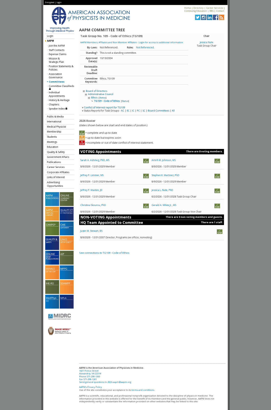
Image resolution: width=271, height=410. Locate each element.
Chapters (54, 104)
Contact (220, 10)
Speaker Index (57, 108)
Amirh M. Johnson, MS (164, 160)
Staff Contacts (56, 50)
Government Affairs (58, 157)
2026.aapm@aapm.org (119, 381)
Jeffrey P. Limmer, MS (92, 175)
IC (133, 110)
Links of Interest (56, 177)
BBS (211, 10)
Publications (54, 162)
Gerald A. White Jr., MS (164, 205)
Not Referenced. (145, 47)
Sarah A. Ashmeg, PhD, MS (94, 160)
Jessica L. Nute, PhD (162, 190)
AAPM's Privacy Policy (90, 386)
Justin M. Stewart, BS (91, 231)
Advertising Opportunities (55, 184)
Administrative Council (100, 94)
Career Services (214, 7)
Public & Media (55, 116)
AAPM (50, 40)
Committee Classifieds (61, 86)
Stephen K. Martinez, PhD (165, 175)
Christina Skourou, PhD (93, 205)
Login (59, 2)
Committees (56, 81)
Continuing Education (195, 10)
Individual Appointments (57, 94)
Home (187, 7)
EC (128, 110)
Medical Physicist (56, 126)
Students (52, 136)
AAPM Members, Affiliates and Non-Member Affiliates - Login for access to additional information (131, 42)
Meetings (52, 142)
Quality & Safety (56, 152)
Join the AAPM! (57, 45)
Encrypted (49, 2)
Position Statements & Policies (61, 68)
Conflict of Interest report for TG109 (104, 107)
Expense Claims (57, 54)
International (54, 121)
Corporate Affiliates (58, 172)
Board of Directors (96, 91)
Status (102, 97)
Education (52, 147)
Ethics (94, 97)
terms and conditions (143, 389)
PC (138, 110)
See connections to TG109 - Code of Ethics (104, 253)
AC (122, 110)
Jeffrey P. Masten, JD (91, 190)
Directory (198, 7)
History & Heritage (59, 100)
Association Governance (55, 75)
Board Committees (158, 110)
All (173, 110)
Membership (54, 131)
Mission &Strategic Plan (56, 60)
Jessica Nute (206, 42)
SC (143, 110)
